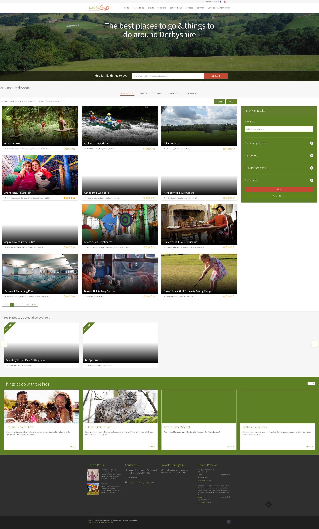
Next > (34, 305)
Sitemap (90, 520)
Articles (189, 8)
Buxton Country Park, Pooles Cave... (100, 365)
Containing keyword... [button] (257, 143)
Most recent (15, 101)
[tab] (279, 122)
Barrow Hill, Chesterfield (95, 296)
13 (28, 305)
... (24, 305)
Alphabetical (29, 101)
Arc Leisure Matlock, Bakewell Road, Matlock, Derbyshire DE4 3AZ (29, 198)
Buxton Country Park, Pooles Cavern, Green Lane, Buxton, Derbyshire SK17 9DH (34, 149)
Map (233, 102)
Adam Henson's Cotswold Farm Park (213, 485)
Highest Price (44, 101)
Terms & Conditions (116, 520)
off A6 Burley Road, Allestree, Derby (178, 149)
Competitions (176, 8)
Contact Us (98, 520)
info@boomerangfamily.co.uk (141, 482)
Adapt (105, 522)
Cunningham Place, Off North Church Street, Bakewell (185, 247)
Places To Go (138, 8)
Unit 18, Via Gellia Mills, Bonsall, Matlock (101, 149)
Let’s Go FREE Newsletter (219, 8)
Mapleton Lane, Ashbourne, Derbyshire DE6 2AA (103, 198)
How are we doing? (108, 469)
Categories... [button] (251, 155)
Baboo (113, 522)
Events (151, 8)
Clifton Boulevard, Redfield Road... (21, 365)
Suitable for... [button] (252, 180)
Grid (220, 102)
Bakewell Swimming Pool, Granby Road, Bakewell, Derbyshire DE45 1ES (31, 296)
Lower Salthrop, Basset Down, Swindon (179, 296)
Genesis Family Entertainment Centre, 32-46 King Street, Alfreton (109, 247)
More (72, 447)
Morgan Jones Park (206, 469)
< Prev (6, 305)
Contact (200, 8)
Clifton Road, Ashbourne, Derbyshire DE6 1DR (181, 198)
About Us (104, 483)
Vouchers (162, 8)
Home (126, 8)
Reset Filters (279, 196)
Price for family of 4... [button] (256, 168)
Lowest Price (59, 101)
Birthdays (193, 93)
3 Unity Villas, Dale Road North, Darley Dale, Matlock (25, 247)
